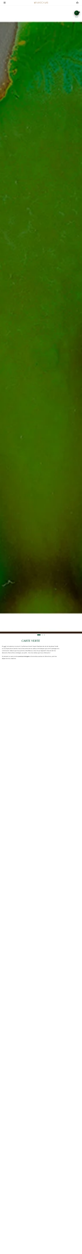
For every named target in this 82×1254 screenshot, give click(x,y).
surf (5, 646)
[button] (4, 2)
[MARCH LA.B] (41, 2)
